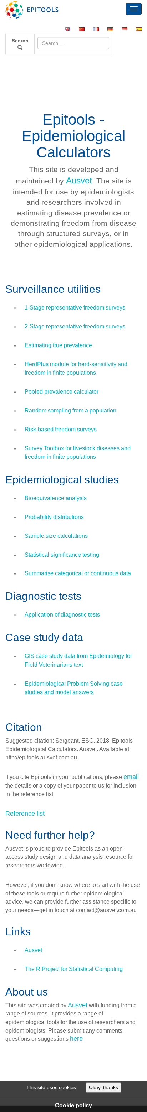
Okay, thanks (103, 1087)
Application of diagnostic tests (62, 615)
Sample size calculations (56, 536)
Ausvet (79, 180)
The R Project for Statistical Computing (74, 969)
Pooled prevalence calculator (61, 392)
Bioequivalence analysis (56, 498)
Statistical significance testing (62, 555)
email (131, 776)
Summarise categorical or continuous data (78, 573)
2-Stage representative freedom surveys (75, 326)
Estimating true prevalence (58, 345)
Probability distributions (54, 517)
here (76, 1038)
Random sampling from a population (70, 410)
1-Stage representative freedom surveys (75, 308)
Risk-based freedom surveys (61, 429)
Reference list (25, 813)
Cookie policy (73, 1105)
